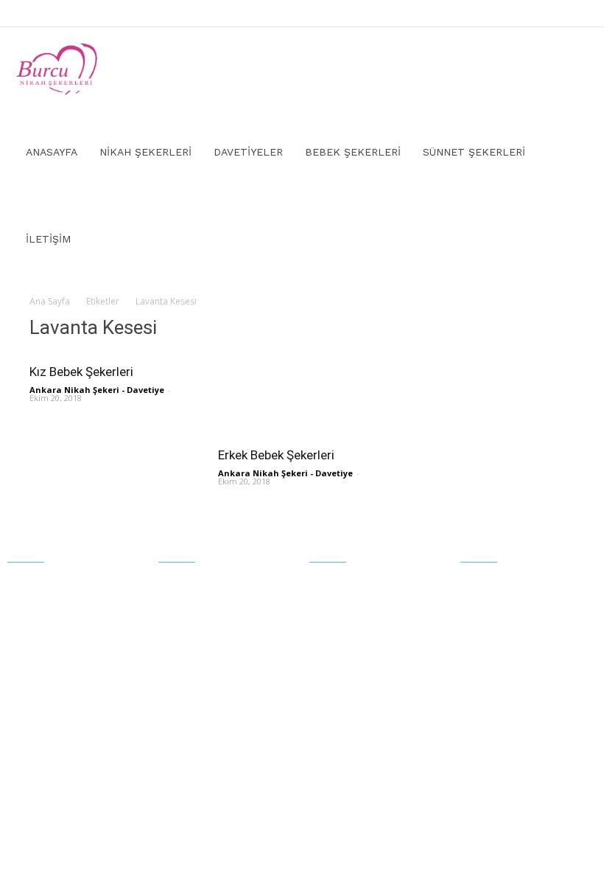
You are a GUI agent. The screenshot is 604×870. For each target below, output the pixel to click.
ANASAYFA (51, 152)
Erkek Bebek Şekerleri (276, 455)
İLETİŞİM (48, 239)
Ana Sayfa (49, 301)
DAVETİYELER (248, 152)
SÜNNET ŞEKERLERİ (474, 152)
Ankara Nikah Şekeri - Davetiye (96, 389)
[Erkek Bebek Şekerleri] (302, 395)
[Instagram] (578, 13)
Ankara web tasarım (434, 809)
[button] (571, 68)
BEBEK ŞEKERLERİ (353, 152)
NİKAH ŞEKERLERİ (145, 152)
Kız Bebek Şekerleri (81, 371)
